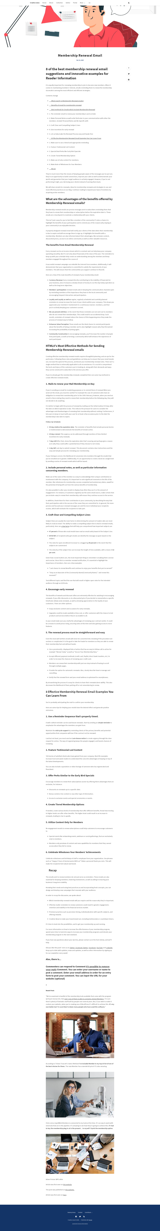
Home (44, 3)
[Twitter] (129, 74)
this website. (69, 1190)
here (64, 1195)
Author (68, 3)
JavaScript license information (80, 1223)
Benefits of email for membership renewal (65, 105)
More (81, 3)
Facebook (92, 948)
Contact (80, 1212)
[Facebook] (129, 80)
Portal (75, 3)
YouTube (99, 948)
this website (67, 1184)
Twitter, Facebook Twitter (79, 948)
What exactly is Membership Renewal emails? (66, 101)
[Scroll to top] (129, 68)
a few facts (65, 526)
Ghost (90, 1220)
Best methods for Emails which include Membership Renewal (72, 109)
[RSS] (84, 1216)
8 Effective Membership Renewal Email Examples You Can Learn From (75, 138)
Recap (52, 169)
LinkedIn (109, 948)
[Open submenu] (89, 3)
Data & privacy (72, 1212)
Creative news (35, 3)
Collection (59, 3)
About (51, 3)
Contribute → (88, 1212)
